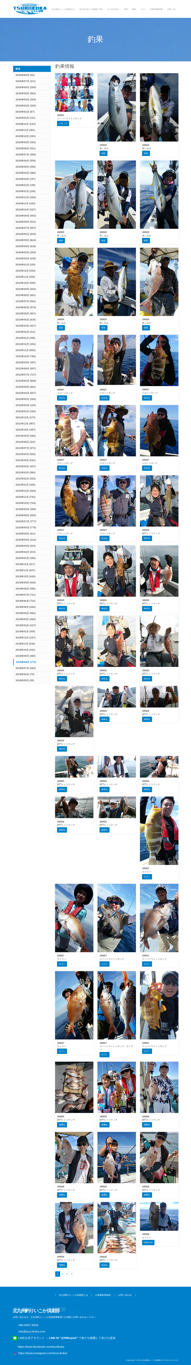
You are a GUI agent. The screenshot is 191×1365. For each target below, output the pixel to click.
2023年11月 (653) (25, 276)
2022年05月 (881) (26, 386)
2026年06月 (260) (26, 87)
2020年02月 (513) (26, 551)
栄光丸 (104, 1265)
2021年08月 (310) (25, 441)
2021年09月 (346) (26, 435)
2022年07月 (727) (26, 374)
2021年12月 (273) (25, 417)
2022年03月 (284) (26, 399)
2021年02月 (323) (26, 478)
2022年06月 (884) (26, 380)
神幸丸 (104, 719)
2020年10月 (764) (26, 503)
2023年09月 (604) (26, 289)
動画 (134, 9)
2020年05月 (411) (25, 533)
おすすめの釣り (113, 9)
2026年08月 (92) (25, 75)
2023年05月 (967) (26, 313)
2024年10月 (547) (26, 209)
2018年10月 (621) (25, 649)
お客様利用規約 (103, 1295)
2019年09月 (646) (26, 582)
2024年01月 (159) (25, 264)
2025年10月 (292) (26, 136)
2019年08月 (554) (26, 588)
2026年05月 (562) (26, 93)
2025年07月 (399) (26, 154)
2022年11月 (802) (26, 350)
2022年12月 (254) (26, 344)
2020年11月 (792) (26, 496)
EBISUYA (148, 1242)
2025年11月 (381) (25, 130)
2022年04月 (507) (26, 392)
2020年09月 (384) (26, 509)
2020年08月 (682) (26, 515)
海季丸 (62, 1125)
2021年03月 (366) (26, 472)
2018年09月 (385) (26, 655)
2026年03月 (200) (26, 105)
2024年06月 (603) (26, 233)
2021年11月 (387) (25, 423)
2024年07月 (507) (26, 227)
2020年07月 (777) (26, 521)
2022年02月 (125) (26, 405)
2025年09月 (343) (26, 142)
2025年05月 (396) (26, 166)
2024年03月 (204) (26, 252)
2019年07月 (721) (26, 594)
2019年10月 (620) (26, 576)
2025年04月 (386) (26, 172)
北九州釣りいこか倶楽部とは (63, 9)
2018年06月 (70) (25, 674)
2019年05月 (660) (26, 606)
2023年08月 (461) (26, 295)
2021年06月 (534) (26, 454)
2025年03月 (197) (26, 178)
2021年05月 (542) (26, 460)
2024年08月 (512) (26, 221)
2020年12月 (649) (26, 490)
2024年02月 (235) (26, 258)
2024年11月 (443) (25, 203)
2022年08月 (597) (26, 368)
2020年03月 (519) (26, 545)
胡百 (103, 153)
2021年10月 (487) (26, 429)
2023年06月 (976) (26, 307)
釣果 (126, 9)
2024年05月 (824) (26, 240)
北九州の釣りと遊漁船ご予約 (91, 9)
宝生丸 (62, 398)
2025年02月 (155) (25, 185)
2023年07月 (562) (26, 301)
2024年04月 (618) (26, 246)
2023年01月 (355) (25, 337)
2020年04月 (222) (26, 539)
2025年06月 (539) (26, 160)
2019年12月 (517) (25, 564)
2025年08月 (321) (26, 148)
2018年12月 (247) (26, 637)
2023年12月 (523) (25, 270)
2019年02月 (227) (26, 625)
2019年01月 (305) (25, 631)
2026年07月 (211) (26, 81)
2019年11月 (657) (25, 570)
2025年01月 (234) (26, 191)
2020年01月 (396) (26, 558)
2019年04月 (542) (26, 613)
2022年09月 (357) (26, 362)
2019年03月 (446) (26, 619)
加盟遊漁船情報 (156, 9)
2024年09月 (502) (26, 215)
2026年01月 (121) (25, 117)
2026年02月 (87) (25, 111)
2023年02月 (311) (25, 331)
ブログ (143, 9)
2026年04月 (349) (26, 99)
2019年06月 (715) (25, 600)
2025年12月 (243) (26, 123)
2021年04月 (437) (26, 466)
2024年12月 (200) (26, 197)
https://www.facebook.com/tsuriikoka (41, 1346)
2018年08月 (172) (26, 661)
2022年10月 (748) (26, 356)
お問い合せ (171, 9)
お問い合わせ (125, 1295)
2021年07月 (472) (26, 447)
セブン (147, 876)
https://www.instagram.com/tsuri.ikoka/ (42, 1353)
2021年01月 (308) (25, 484)
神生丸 (147, 538)
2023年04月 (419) (26, 319)
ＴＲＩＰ (63, 123)
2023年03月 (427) (26, 325)
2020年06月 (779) (26, 527)
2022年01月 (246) (26, 411)
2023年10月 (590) (26, 282)
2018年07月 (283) (26, 668)
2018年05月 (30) (25, 680)
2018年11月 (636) (25, 643)
